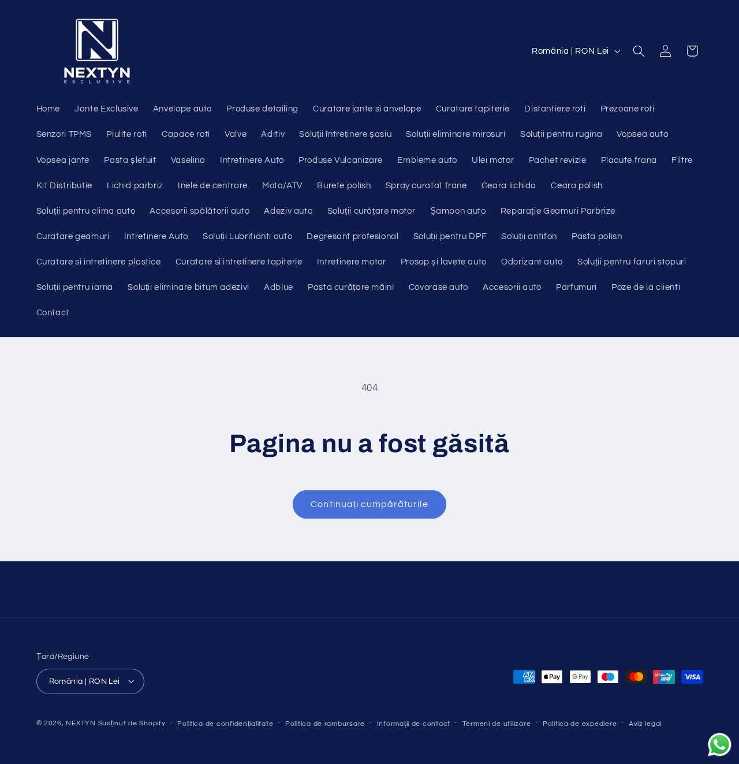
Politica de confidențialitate (225, 723)
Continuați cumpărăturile (369, 504)
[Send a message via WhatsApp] (719, 744)
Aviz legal (645, 723)
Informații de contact (413, 723)
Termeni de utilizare (496, 723)
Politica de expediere (580, 723)
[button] (638, 51)
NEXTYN (80, 723)
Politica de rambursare (325, 723)
